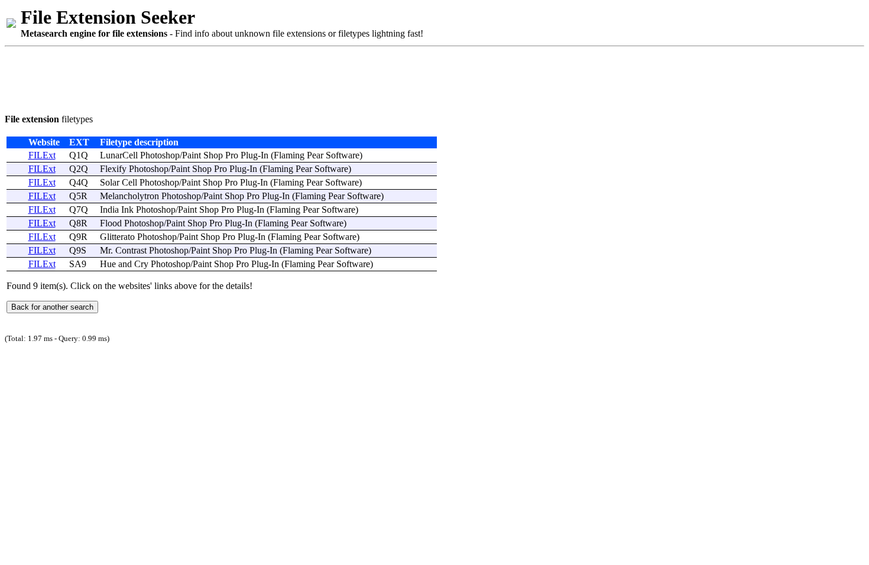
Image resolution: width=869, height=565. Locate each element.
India (109, 209)
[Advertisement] (220, 78)
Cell (129, 182)
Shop (213, 155)
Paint (191, 155)
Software (342, 155)
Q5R (78, 196)
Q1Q (78, 155)
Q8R (78, 223)
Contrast (131, 250)
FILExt (42, 155)
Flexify (113, 169)
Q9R (78, 237)
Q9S (77, 250)
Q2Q (78, 169)
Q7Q (78, 209)
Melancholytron (129, 196)
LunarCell (119, 155)
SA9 (77, 264)
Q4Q (78, 182)
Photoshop (160, 155)
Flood (111, 223)
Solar (109, 182)
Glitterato (117, 237)
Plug (249, 155)
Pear (315, 155)
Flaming (289, 155)
